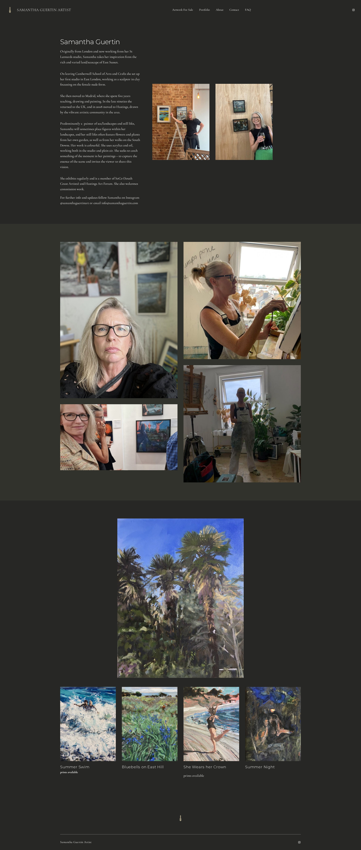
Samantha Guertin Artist (44, 10)
